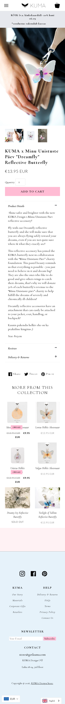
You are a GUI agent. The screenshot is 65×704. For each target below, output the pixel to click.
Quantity (10, 182)
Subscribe (49, 638)
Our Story (17, 594)
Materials (17, 600)
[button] (9, 136)
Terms (47, 606)
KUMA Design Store (42, 683)
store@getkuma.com (32, 655)
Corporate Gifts (17, 606)
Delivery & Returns (18, 357)
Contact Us (47, 617)
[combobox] (51, 700)
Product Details (16, 206)
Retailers (17, 612)
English (52, 700)
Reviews (12, 348)
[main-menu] (6, 5)
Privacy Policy (47, 612)
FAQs (47, 600)
